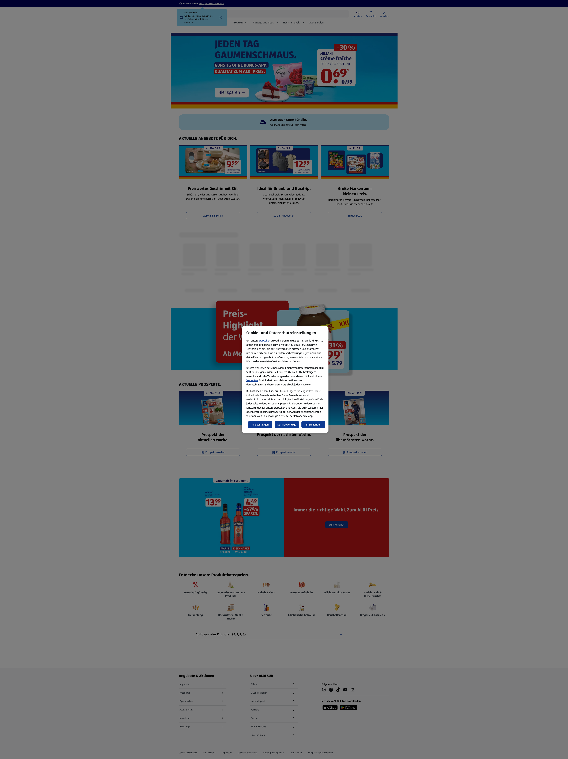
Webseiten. (252, 380)
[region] (285, 379)
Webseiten (264, 341)
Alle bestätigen (260, 425)
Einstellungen (313, 425)
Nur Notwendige (286, 425)
